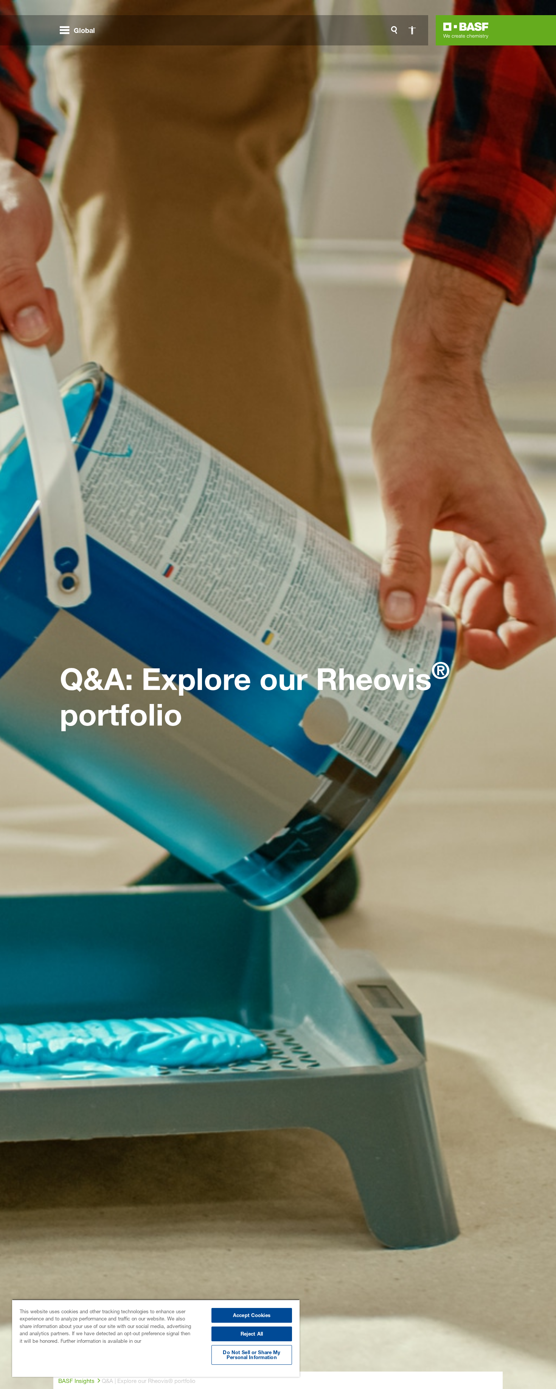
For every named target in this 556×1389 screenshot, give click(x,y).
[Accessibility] (412, 30)
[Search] (394, 30)
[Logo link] (466, 30)
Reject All (252, 1334)
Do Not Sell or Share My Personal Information (251, 1354)
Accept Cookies (251, 1315)
